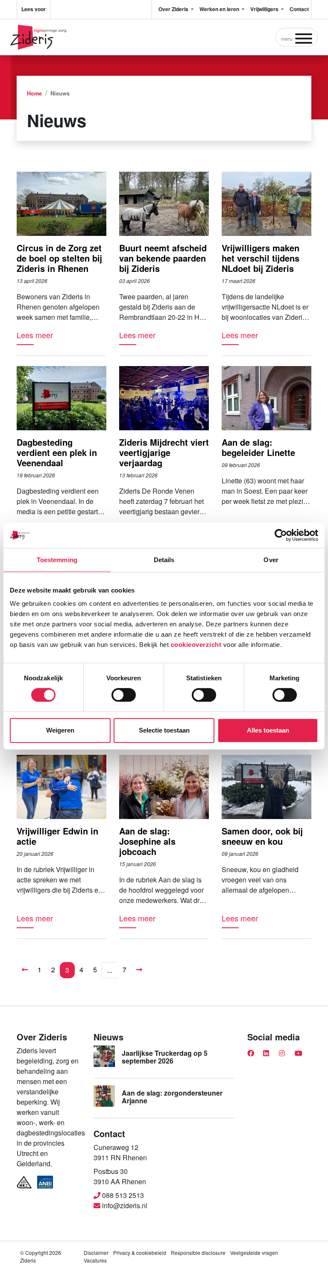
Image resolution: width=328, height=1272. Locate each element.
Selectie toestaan (164, 730)
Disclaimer (96, 1252)
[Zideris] (38, 37)
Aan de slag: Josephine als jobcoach (147, 841)
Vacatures (95, 1260)
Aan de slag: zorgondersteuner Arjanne (172, 1096)
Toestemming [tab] (57, 559)
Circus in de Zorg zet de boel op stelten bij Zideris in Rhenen (59, 257)
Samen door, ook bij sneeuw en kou (262, 836)
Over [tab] (271, 559)
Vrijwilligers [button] (265, 9)
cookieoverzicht (196, 644)
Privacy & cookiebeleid (139, 1252)
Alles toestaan (268, 730)
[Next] (139, 969)
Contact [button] (299, 9)
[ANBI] (45, 1182)
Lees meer (35, 334)
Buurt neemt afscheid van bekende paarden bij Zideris (163, 257)
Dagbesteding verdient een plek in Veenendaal (57, 452)
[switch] (123, 695)
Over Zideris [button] (174, 9)
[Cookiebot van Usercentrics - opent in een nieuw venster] (280, 535)
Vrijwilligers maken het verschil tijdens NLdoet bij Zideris (260, 257)
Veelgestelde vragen (254, 1252)
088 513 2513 (122, 1195)
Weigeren (60, 730)
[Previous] (25, 969)
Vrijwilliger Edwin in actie (57, 836)
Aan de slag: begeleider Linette (258, 447)
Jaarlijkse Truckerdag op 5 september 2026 (165, 1057)
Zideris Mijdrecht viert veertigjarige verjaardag (164, 452)
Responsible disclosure (198, 1252)
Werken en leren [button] (219, 9)
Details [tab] (164, 559)
